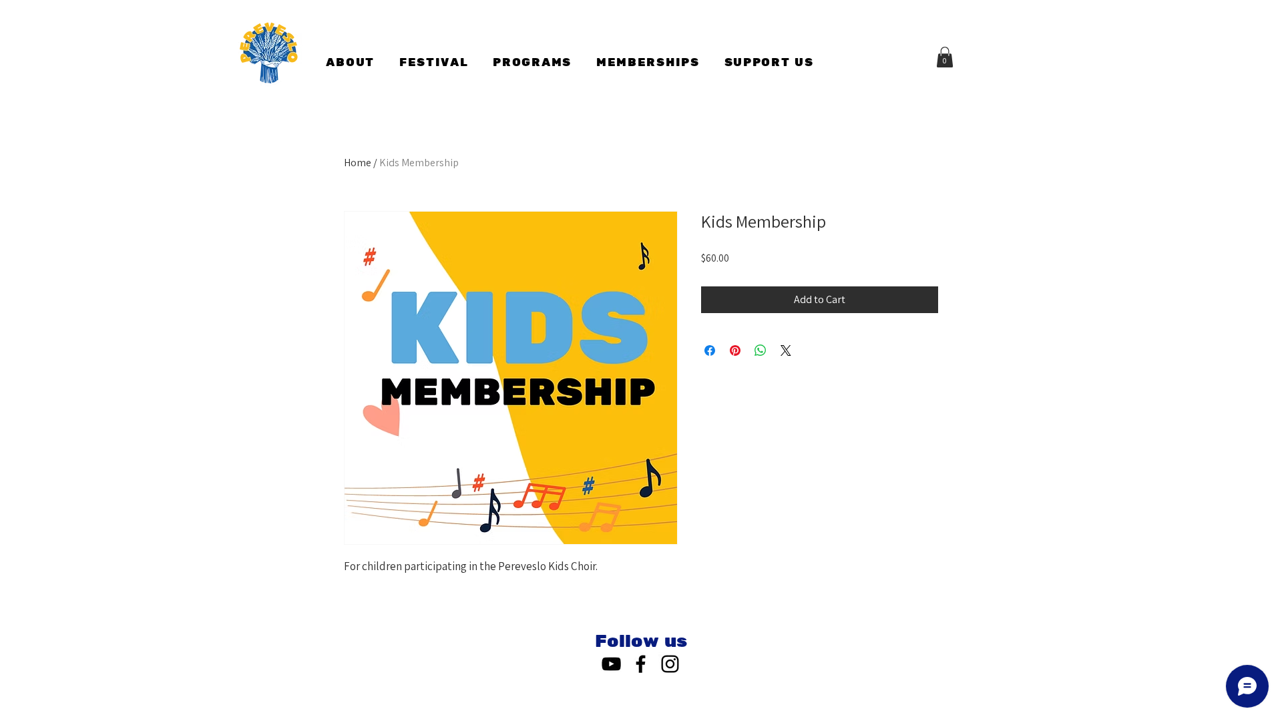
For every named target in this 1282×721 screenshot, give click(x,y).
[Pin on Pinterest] (735, 350)
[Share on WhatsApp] (761, 350)
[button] (944, 57)
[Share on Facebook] (710, 350)
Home (357, 163)
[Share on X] (786, 350)
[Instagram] (670, 664)
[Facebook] (640, 664)
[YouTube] (611, 664)
